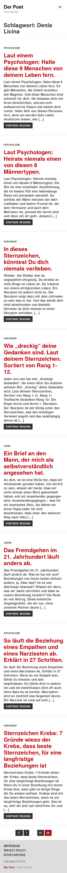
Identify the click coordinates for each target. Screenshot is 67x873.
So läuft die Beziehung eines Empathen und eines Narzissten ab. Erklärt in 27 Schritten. (33, 650)
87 (39, 833)
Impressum (12, 846)
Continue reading (18, 125)
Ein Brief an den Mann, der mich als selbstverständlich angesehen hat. (29, 463)
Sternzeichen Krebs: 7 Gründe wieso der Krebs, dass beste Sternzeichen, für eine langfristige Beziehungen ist (33, 749)
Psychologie (12, 48)
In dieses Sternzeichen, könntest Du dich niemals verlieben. (28, 258)
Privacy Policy (15, 850)
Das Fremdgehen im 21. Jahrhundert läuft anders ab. (31, 556)
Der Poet (13, 7)
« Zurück (19, 833)
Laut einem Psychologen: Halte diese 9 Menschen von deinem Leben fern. (33, 65)
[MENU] (60, 7)
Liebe (7, 445)
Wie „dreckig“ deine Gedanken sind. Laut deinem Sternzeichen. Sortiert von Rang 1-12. (32, 358)
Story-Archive (14, 855)
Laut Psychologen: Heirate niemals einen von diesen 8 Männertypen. (32, 161)
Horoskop (10, 241)
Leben (8, 542)
